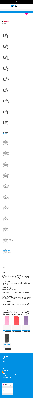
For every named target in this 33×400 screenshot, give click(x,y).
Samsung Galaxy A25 (5, 47)
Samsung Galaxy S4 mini (6, 207)
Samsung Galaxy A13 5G (5, 65)
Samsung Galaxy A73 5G (5, 60)
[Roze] (8, 21)
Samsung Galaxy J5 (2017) (6, 185)
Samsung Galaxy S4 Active (6, 208)
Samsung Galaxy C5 (5, 227)
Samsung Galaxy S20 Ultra (6, 77)
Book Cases (4, 24)
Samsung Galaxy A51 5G (5, 109)
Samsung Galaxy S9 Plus (6, 144)
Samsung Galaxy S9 (5, 145)
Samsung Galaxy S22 (5, 69)
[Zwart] (2, 21)
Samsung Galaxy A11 (5, 115)
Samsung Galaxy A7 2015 (6, 165)
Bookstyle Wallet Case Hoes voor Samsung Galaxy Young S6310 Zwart (6, 344)
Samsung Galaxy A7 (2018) (6, 134)
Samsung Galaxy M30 (5, 175)
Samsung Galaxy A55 (5, 45)
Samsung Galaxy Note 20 (6, 102)
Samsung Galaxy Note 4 (6, 216)
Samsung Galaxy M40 (5, 143)
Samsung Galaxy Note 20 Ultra (6, 101)
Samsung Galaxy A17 (5, 34)
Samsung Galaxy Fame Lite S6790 (7, 254)
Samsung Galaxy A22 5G (5, 89)
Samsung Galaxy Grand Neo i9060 (7, 233)
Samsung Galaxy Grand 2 (6, 241)
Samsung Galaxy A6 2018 (6, 162)
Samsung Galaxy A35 (5, 46)
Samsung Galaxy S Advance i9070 (7, 238)
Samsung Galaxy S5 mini (6, 197)
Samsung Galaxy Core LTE (6, 243)
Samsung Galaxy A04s (5, 93)
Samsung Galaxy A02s (5, 99)
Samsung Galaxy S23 (5, 55)
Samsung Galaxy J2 (5, 199)
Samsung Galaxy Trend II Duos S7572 (7, 252)
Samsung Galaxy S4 (5, 206)
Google (3, 265)
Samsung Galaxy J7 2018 (6, 177)
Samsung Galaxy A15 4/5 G (6, 48)
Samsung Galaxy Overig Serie (8, 11)
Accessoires (4, 272)
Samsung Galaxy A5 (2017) (6, 166)
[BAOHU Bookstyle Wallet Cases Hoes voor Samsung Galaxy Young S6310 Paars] (26, 320)
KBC (2, 359)
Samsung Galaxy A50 (5, 123)
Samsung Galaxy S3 (5, 209)
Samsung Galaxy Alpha (6, 244)
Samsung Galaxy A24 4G (5, 58)
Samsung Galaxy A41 (5, 111)
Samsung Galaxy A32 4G (5, 88)
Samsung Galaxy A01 (5, 100)
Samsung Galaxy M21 (5, 141)
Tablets (3, 269)
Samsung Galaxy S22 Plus (6, 68)
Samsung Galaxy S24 (5, 44)
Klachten (3, 368)
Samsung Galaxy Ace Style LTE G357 (7, 251)
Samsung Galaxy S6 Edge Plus (6, 195)
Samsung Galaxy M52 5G (6, 135)
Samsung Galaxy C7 (5, 228)
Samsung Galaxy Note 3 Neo (6, 218)
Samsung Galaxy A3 (5, 172)
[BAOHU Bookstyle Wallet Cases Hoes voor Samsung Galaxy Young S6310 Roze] (7, 320)
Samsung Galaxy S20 (5, 76)
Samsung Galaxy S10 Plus (6, 80)
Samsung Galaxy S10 (5, 81)
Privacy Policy (4, 366)
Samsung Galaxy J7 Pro (6, 178)
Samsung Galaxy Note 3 (6, 217)
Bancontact (3, 360)
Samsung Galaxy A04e (5, 92)
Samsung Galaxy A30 (5, 126)
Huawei (3, 262)
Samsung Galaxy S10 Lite (6, 79)
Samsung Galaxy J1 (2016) (6, 200)
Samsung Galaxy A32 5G (5, 87)
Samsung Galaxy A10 (5, 132)
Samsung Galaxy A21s (5, 114)
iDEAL (3, 358)
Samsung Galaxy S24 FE (5, 33)
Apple (3, 26)
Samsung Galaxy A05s (5, 49)
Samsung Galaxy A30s (5, 125)
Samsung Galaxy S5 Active (6, 205)
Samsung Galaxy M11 (5, 142)
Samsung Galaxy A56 (5, 36)
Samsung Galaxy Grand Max (6, 242)
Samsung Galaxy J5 (5, 187)
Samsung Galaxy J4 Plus (6, 188)
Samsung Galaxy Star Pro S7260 (7, 253)
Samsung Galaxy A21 (5, 113)
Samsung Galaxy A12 (5, 91)
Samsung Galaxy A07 (5, 35)
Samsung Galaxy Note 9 (6, 155)
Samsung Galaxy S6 (5, 153)
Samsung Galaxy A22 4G (5, 90)
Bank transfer (4, 357)
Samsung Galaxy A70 (5, 120)
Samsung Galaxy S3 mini (6, 210)
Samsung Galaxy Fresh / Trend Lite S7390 (8, 240)
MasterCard (3, 361)
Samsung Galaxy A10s (5, 131)
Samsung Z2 (4, 255)
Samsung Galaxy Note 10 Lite (6, 103)
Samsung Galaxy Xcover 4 (6, 154)
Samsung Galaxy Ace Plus (6, 249)
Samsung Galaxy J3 (5, 184)
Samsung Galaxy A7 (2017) (6, 163)
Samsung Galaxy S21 (5, 71)
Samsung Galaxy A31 (5, 112)
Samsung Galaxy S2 (5, 222)
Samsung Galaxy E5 (5, 232)
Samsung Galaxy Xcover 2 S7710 (7, 221)
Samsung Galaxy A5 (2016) (6, 167)
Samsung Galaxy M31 (5, 140)
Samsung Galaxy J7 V (5, 220)
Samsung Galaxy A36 (5, 37)
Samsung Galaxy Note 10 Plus (6, 104)
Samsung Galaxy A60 (5, 121)
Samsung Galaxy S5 (5, 196)
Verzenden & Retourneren (5, 367)
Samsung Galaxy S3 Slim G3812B (7, 211)
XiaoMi (3, 260)
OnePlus (4, 264)
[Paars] (6, 21)
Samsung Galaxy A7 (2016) (6, 164)
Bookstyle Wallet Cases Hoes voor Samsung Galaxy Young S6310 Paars (26, 327)
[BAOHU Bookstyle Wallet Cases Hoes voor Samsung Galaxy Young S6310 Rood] (16, 320)
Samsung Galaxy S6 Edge (6, 152)
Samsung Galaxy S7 (5, 151)
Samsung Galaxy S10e (5, 82)
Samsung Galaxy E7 (5, 231)
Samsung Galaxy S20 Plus (6, 78)
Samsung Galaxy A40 (5, 124)
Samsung (3, 11)
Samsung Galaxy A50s (5, 122)
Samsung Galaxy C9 (5, 229)
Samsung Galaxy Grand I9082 (6, 230)
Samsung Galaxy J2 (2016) (6, 198)
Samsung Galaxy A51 (5, 110)
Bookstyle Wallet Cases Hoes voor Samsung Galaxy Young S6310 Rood (16, 327)
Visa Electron (3, 363)
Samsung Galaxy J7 (5, 183)
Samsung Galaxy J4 (5, 189)
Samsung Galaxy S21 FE (5, 70)
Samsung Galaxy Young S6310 (16, 11)
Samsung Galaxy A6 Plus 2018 (6, 161)
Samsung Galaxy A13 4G (5, 66)
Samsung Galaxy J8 (5, 176)
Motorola (4, 267)
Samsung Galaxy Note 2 (6, 219)
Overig (3, 270)
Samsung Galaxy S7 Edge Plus (6, 194)
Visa (2, 362)
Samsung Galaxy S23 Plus (6, 54)
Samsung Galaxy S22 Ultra (6, 67)
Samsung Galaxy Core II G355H (7, 239)
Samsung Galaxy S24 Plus (6, 43)
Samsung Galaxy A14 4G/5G (6, 59)
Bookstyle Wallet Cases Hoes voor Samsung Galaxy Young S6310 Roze (6, 327)
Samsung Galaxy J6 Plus (6, 174)
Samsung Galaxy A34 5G (5, 57)
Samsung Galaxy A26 (5, 38)
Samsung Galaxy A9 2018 (6, 156)
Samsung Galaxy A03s (5, 98)
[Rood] (4, 21)
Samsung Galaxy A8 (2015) (6, 173)
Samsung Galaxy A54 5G (5, 56)
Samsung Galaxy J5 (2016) (6, 186)
